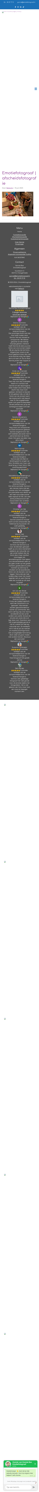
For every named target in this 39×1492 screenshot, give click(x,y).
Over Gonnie (19, 242)
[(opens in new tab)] (19, 781)
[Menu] (35, 89)
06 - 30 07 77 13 (9, 2)
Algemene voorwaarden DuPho (19, 254)
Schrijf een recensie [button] (19, 314)
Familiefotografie (19, 235)
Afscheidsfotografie (19, 237)
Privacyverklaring (19, 252)
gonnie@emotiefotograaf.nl (26, 2)
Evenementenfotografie (19, 239)
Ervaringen (19, 244)
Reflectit (21, 288)
